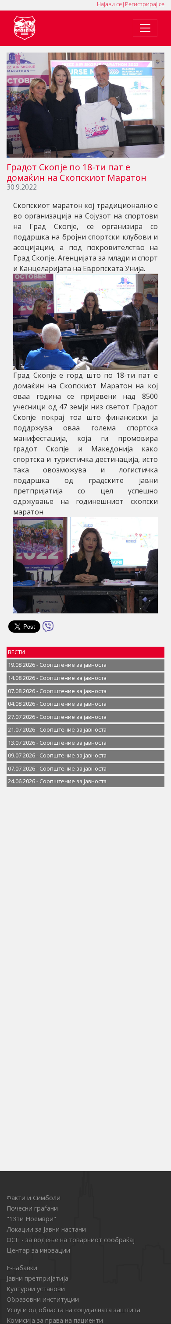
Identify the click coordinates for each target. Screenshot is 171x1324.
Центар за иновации (38, 1250)
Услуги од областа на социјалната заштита (73, 1310)
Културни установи (36, 1289)
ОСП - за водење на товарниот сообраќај (71, 1240)
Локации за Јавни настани (46, 1229)
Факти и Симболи (34, 1198)
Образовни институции (43, 1299)
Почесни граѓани (32, 1208)
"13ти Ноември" (31, 1219)
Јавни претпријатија (37, 1278)
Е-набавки (22, 1268)
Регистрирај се (144, 4)
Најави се (109, 4)
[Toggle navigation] (145, 28)
